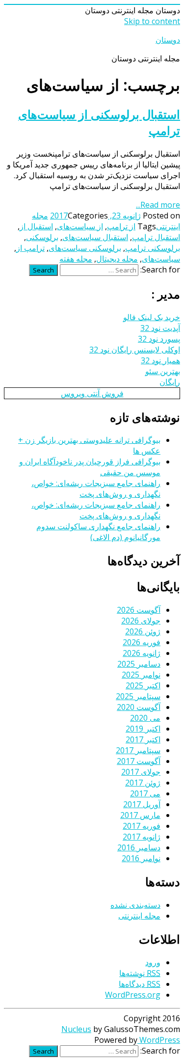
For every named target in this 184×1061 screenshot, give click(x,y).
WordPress (158, 1039)
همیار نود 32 (160, 360)
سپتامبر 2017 (138, 750)
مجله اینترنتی (139, 915)
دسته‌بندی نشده (135, 904)
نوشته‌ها (139, 973)
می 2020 (145, 717)
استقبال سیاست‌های (95, 237)
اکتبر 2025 (143, 685)
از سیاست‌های (80, 226)
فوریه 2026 (141, 642)
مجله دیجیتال (117, 258)
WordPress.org (132, 994)
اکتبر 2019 (143, 728)
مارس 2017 (140, 815)
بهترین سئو (162, 371)
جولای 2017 (140, 771)
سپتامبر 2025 (138, 696)
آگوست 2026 (138, 609)
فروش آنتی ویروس (92, 393)
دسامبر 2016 (138, 847)
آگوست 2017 (138, 761)
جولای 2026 (140, 620)
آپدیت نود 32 (160, 328)
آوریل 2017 (141, 804)
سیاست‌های (161, 258)
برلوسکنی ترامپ (152, 248)
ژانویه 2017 (141, 836)
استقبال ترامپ (156, 237)
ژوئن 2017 (142, 782)
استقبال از (36, 226)
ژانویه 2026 (141, 653)
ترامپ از (30, 248)
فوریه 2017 (141, 825)
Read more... (158, 204)
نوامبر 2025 (141, 674)
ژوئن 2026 (142, 631)
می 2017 (145, 793)
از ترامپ (121, 226)
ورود (152, 962)
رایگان (169, 382)
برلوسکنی (42, 237)
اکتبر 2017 (143, 739)
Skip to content (152, 21)
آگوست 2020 (138, 707)
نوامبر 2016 (141, 858)
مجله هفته (75, 258)
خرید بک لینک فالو (151, 317)
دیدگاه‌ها (139, 984)
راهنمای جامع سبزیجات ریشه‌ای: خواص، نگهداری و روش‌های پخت (95, 488)
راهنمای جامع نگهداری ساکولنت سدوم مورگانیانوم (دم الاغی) (98, 532)
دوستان (168, 39)
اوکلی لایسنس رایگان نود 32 (134, 349)
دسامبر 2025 (138, 663)
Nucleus (76, 1029)
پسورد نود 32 (159, 338)
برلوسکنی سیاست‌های (85, 248)
